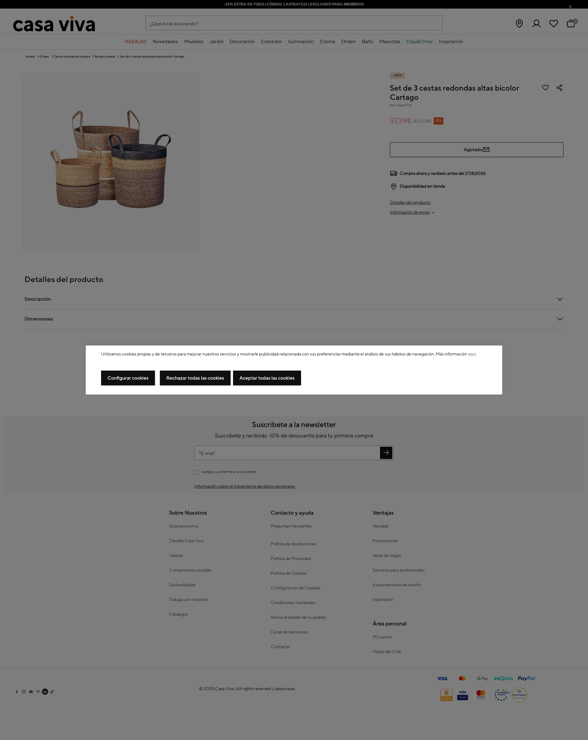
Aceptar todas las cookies (267, 378)
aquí (472, 354)
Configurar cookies (128, 378)
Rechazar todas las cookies (195, 378)
